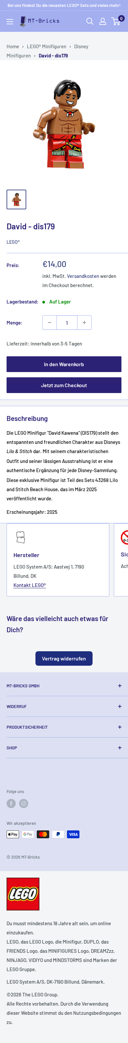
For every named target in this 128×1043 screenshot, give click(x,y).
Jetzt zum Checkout (64, 385)
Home (13, 46)
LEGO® (13, 242)
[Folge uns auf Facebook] (11, 803)
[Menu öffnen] (10, 21)
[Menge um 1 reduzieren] (49, 322)
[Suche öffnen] (90, 21)
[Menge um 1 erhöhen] (84, 322)
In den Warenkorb (64, 364)
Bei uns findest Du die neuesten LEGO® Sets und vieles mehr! (64, 5)
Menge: (14, 322)
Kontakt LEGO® (29, 585)
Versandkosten (83, 276)
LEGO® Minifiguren (46, 46)
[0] (116, 21)
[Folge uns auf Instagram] (23, 803)
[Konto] (102, 21)
